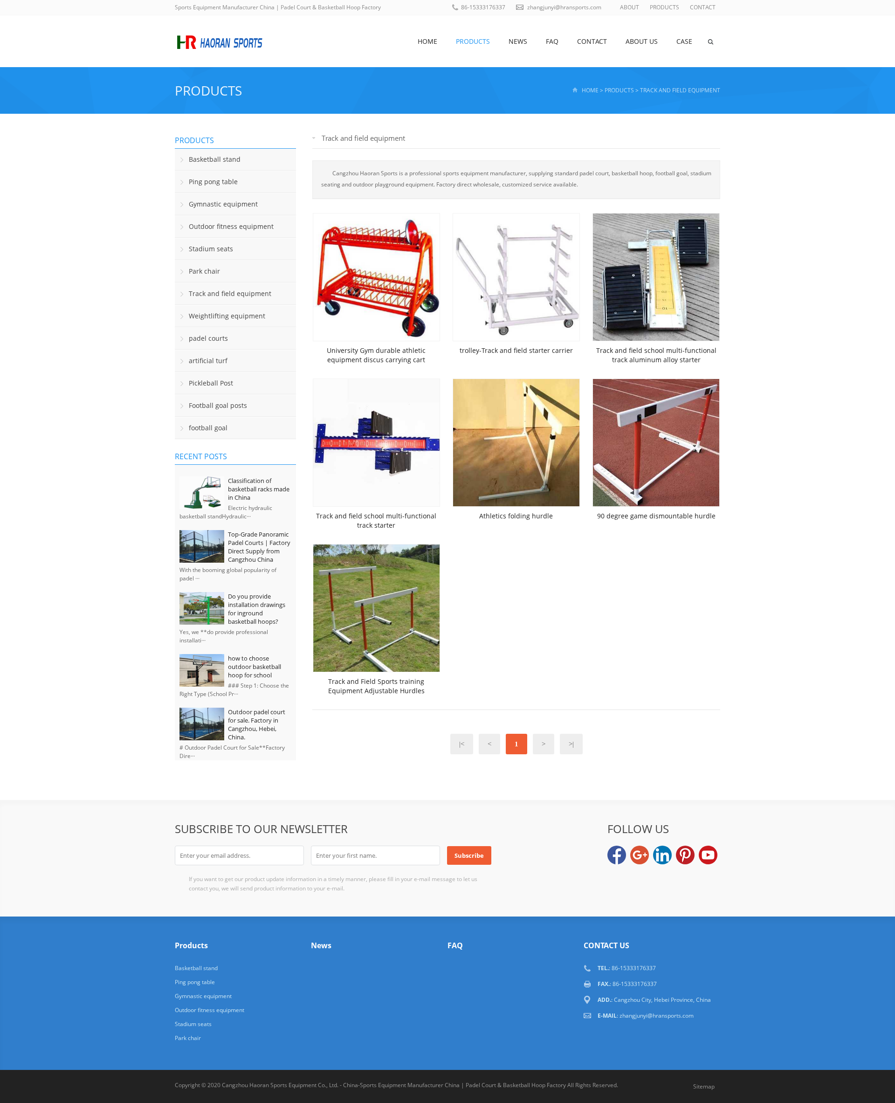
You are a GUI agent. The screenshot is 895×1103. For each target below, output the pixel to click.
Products (473, 41)
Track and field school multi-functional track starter (376, 520)
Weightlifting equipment (227, 315)
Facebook (616, 855)
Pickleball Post (211, 383)
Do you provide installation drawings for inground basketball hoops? (256, 609)
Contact (592, 41)
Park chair (204, 271)
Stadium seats (211, 248)
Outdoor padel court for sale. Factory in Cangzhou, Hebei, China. (256, 724)
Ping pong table (213, 181)
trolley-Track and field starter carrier (516, 350)
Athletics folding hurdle (516, 515)
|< (461, 744)
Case (684, 41)
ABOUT (629, 7)
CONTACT (703, 7)
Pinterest (685, 855)
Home (427, 41)
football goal (208, 427)
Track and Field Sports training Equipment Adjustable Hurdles (376, 686)
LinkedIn (662, 855)
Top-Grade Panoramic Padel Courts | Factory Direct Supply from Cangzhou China (259, 547)
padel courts (208, 338)
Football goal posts (218, 405)
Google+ (639, 855)
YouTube (708, 855)
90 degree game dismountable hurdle (656, 515)
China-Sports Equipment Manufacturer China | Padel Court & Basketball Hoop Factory (454, 1085)
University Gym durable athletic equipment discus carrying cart (376, 355)
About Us (642, 41)
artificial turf (208, 360)
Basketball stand (215, 159)
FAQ (552, 41)
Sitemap (704, 1086)
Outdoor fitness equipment (231, 226)
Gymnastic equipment (223, 204)
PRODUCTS (664, 7)
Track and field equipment (680, 90)
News (518, 41)
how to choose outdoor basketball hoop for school (254, 666)
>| (571, 744)
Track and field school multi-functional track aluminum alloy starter (656, 355)
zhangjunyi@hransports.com (564, 7)
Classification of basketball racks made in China (258, 489)
